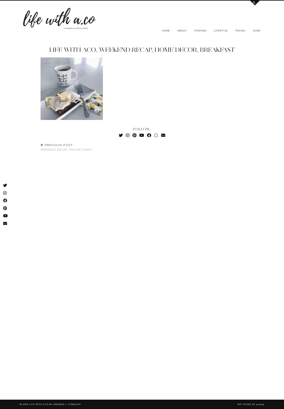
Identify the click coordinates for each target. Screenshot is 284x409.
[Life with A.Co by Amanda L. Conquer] (59, 20)
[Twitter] (121, 135)
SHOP (257, 30)
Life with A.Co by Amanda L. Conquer (55, 404)
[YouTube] (141, 135)
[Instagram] (128, 135)
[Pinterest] (134, 135)
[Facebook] (149, 135)
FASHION (200, 30)
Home (166, 30)
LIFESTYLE (221, 30)
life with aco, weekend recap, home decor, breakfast (142, 50)
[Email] (163, 135)
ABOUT (182, 30)
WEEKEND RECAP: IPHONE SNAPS (67, 147)
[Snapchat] (156, 135)
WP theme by (250, 404)
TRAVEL (240, 30)
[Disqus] (142, 217)
